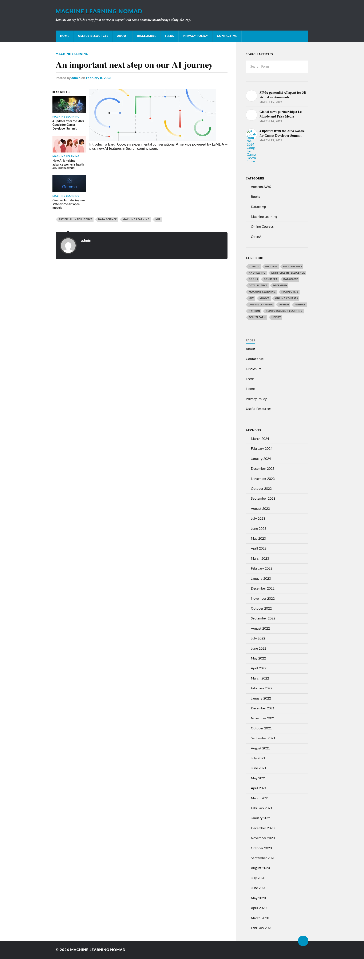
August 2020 (260, 868)
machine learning (136, 219)
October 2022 (261, 608)
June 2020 (258, 888)
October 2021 (261, 728)
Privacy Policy (195, 36)
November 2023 (263, 478)
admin (75, 78)
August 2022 (260, 628)
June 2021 (258, 768)
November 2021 (263, 718)
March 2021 (260, 798)
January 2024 (261, 458)
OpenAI (256, 236)
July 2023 (258, 518)
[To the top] (303, 941)
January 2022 (261, 698)
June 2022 (258, 648)
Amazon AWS (261, 187)
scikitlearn (257, 317)
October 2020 (261, 848)
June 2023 (258, 528)
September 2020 (263, 858)
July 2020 (258, 878)
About (122, 36)
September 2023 (263, 498)
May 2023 (258, 538)
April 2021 (258, 788)
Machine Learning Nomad (99, 11)
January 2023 (261, 578)
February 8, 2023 (98, 78)
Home (64, 36)
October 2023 (261, 488)
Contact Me (227, 36)
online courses (286, 298)
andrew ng (257, 273)
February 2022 (261, 688)
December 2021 (262, 708)
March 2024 (260, 438)
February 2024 (261, 448)
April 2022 (258, 668)
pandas (300, 305)
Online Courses (262, 226)
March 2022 (260, 678)
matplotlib (289, 292)
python (254, 311)
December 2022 (262, 588)
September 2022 (263, 618)
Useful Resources (93, 36)
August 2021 (260, 748)
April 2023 (258, 548)
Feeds (169, 36)
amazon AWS (292, 266)
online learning (261, 305)
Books (255, 196)
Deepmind (280, 285)
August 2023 (260, 508)
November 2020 (263, 838)
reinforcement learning (284, 311)
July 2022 (258, 638)
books (253, 279)
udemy (276, 317)
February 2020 (261, 928)
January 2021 (261, 818)
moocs (264, 298)
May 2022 (258, 658)
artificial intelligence (75, 219)
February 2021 (261, 808)
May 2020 (258, 898)
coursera (271, 279)
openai (284, 305)
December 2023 (262, 468)
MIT (158, 219)
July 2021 (258, 758)
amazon (271, 266)
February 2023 (261, 568)
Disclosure (146, 36)
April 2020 (258, 908)
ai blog (254, 266)
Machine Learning (72, 54)
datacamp (290, 279)
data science (107, 219)
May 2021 (258, 778)
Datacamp (258, 207)
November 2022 (263, 598)
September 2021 (263, 738)
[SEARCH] (302, 66)
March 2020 (260, 918)
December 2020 (262, 828)
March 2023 (260, 558)
